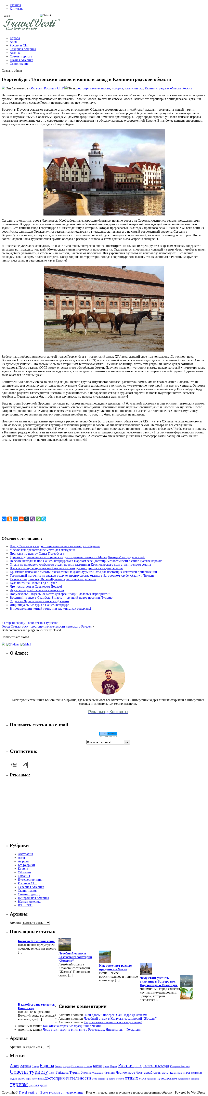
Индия (66, 1066)
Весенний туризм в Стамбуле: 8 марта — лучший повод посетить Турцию (61, 597)
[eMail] (26, 644)
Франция (109, 1072)
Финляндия (97, 1073)
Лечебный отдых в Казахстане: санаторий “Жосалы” (75, 957)
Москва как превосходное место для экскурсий (42, 550)
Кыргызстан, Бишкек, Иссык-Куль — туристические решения (53, 579)
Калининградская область (163, 88)
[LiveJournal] (26, 519)
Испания (77, 1066)
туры (31, 1085)
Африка (15, 52)
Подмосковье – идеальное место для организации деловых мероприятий (60, 594)
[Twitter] (13, 644)
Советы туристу (21, 56)
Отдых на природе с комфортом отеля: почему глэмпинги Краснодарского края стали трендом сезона (80, 564)
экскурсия (40, 1085)
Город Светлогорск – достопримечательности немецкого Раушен (55, 546)
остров (120, 1078)
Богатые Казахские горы (36, 941)
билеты (21, 1078)
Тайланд (62, 1072)
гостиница (38, 1078)
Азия (13, 41)
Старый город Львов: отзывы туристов (31, 622)
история (117, 88)
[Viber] (32, 519)
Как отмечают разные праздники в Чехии (115, 967)
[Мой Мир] (15, 519)
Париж (113, 1066)
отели (142, 1078)
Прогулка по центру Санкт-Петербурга (37, 553)
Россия (187, 88)
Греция (35, 1066)
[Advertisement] (104, 480)
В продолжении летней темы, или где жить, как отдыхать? (50, 608)
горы (28, 1078)
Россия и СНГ (19, 45)
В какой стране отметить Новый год (36, 1006)
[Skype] (43, 519)
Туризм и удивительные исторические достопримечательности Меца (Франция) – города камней (77, 557)
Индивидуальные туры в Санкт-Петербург (39, 605)
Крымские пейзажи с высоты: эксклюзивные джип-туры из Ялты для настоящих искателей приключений (83, 572)
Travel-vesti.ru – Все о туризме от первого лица (51, 1092)
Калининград (134, 88)
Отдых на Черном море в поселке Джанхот (39, 601)
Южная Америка (21, 60)
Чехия (139, 1072)
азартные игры (179, 1072)
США (138, 1066)
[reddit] (21, 519)
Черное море (125, 1072)
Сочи (51, 1072)
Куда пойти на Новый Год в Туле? (33, 583)
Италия (87, 1066)
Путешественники (30, 879)
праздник (151, 1079)
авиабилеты (152, 1072)
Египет (58, 1066)
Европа (15, 38)
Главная (15, 5)
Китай (97, 1066)
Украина (86, 1072)
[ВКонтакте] (4, 519)
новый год (103, 1079)
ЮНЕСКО (25, 905)
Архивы (15, 922)
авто (165, 1072)
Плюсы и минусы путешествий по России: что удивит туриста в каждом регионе (66, 568)
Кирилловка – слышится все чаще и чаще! (113, 1022)
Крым (106, 1066)
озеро (112, 1078)
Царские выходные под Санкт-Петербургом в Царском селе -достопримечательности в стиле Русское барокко (86, 561)
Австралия (25, 854)
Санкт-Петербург (156, 1066)
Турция (74, 1072)
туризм (19, 1084)
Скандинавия (19, 63)
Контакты (16, 8)
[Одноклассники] (9, 519)
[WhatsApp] (38, 519)
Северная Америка (23, 49)
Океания (24, 876)
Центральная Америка (33, 898)
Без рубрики (26, 865)
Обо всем (35, 88)
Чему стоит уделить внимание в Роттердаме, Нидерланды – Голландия (159, 981)
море (94, 1078)
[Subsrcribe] (4, 644)
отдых (131, 1078)
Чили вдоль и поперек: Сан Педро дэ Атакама (115, 1015)
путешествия (184, 1079)
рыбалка (195, 1079)
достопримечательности (93, 88)
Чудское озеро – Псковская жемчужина (37, 590)
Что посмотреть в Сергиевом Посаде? (36, 586)
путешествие (167, 1078)
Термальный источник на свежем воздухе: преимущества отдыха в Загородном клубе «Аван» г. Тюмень (82, 575)
